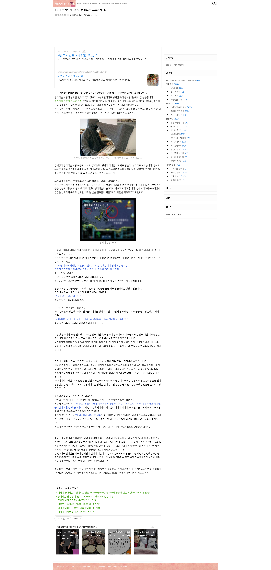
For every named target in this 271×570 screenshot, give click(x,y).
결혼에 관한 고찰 (180, 111)
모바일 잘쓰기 (179, 172)
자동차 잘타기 (178, 180)
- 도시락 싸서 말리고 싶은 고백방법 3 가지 (76, 500)
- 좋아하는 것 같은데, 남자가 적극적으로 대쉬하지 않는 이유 (84, 496)
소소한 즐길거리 (179, 157)
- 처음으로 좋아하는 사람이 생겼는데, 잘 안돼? (78, 504)
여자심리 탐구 (178, 115)
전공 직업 (177, 96)
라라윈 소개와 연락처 (175, 65)
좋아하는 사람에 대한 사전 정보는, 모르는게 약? (80, 9)
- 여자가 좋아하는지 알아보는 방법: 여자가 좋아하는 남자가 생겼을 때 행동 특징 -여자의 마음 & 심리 (103, 492)
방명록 (124, 4)
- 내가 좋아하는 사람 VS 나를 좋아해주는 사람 (78, 508)
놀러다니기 (178, 134)
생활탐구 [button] (105, 4)
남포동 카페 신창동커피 (70, 76)
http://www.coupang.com (69, 51)
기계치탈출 (173, 165)
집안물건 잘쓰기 (179, 153)
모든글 (79, 4)
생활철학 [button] (86, 4)
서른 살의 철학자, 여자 (64, 3)
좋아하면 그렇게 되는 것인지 (68, 101)
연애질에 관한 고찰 (181, 107)
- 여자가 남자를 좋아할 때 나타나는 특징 (75, 511)
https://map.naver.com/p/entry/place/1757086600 (80, 72)
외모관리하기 (178, 146)
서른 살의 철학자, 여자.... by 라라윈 (184, 80)
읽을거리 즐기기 (179, 123)
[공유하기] (64, 519)
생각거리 (177, 88)
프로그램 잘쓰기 (180, 169)
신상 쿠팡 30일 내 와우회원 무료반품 (77, 55)
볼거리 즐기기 (179, 126)
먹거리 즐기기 (179, 130)
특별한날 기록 (179, 100)
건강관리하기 (178, 142)
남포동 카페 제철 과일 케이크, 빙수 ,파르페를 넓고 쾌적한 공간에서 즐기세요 (93, 79)
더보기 (152, 527)
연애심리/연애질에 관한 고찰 (80, 15)
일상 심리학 (177, 92)
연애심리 (172, 103)
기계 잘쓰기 (178, 176)
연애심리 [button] (95, 4)
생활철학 (172, 84)
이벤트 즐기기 (178, 161)
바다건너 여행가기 (180, 138)
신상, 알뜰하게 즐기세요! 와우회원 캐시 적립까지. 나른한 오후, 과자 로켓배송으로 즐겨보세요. (102, 59)
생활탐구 (172, 119)
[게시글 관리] (68, 519)
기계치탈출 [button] (115, 4)
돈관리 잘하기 (178, 149)
